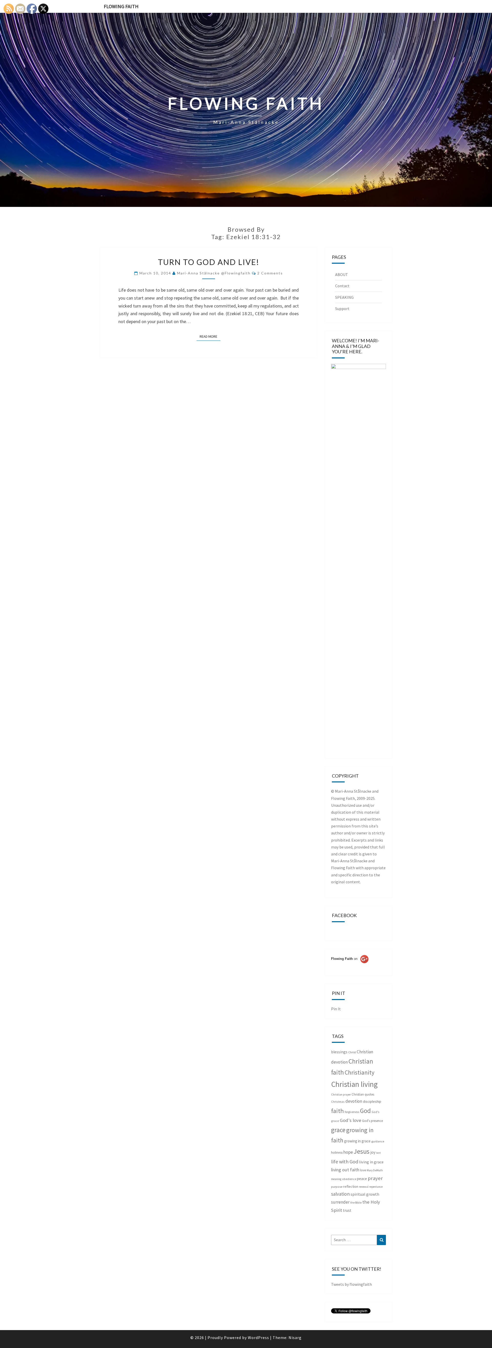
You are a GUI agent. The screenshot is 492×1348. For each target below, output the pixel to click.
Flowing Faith (121, 6)
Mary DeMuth (375, 1170)
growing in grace (357, 1141)
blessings (339, 1051)
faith (337, 1111)
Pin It (336, 1008)
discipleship (372, 1101)
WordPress (258, 1337)
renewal (363, 1186)
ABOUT (341, 274)
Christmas (338, 1101)
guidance (377, 1141)
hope (348, 1152)
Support (342, 308)
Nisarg (295, 1337)
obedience (349, 1179)
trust (347, 1210)
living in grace (371, 1161)
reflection (350, 1186)
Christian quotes (363, 1094)
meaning (336, 1179)
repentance (376, 1186)
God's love (350, 1120)
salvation (340, 1194)
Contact (342, 285)
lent (378, 1152)
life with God (344, 1161)
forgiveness (352, 1112)
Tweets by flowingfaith (351, 1284)
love (363, 1170)
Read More (210, 336)
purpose (336, 1186)
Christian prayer (341, 1094)
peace (362, 1178)
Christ (352, 1052)
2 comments (270, 273)
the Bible (356, 1202)
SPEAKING (344, 297)
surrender (340, 1202)
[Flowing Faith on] (349, 965)
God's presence (372, 1121)
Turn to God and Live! (208, 262)
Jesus (362, 1151)
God (365, 1111)
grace (338, 1130)
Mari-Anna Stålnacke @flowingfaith (214, 273)
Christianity (359, 1072)
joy (372, 1152)
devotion (353, 1101)
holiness (337, 1152)
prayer (375, 1178)
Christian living (354, 1084)
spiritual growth (365, 1194)
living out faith (345, 1170)
